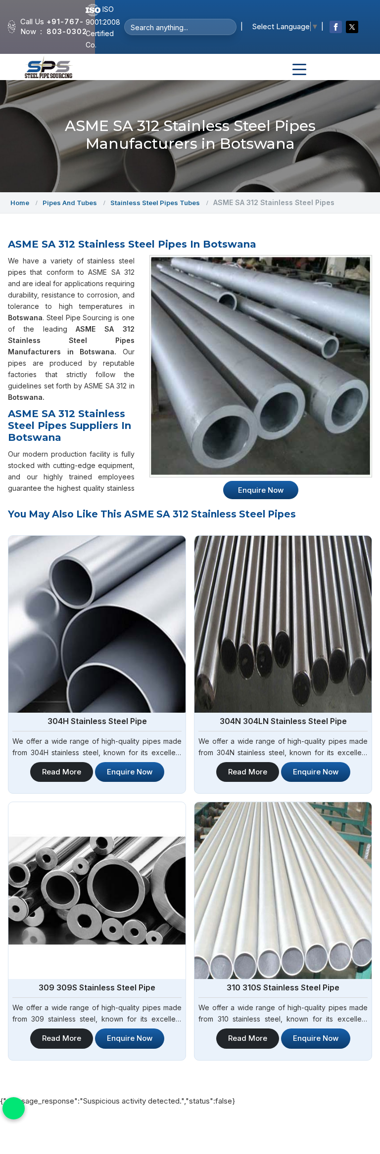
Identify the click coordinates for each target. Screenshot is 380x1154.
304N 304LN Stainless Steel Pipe (283, 721)
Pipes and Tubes (70, 203)
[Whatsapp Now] (13, 1108)
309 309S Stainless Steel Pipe (97, 987)
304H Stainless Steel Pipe (97, 721)
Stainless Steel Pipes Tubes (155, 203)
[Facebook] (336, 27)
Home (19, 203)
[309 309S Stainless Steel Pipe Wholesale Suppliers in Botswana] (97, 890)
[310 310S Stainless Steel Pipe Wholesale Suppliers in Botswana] (283, 890)
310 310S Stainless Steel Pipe (283, 987)
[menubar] (299, 70)
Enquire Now (129, 771)
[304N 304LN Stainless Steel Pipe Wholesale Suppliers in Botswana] (283, 624)
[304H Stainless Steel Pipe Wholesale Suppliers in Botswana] (97, 624)
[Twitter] (352, 27)
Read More (61, 771)
